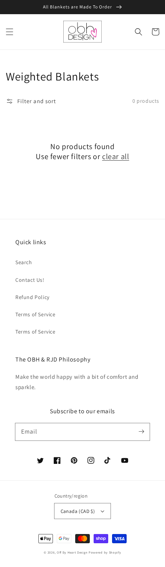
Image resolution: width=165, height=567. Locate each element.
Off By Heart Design (72, 552)
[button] (9, 31)
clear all (115, 156)
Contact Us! (30, 279)
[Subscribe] (141, 431)
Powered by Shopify (105, 552)
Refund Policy (32, 297)
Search (23, 262)
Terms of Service (35, 314)
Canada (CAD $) (78, 511)
